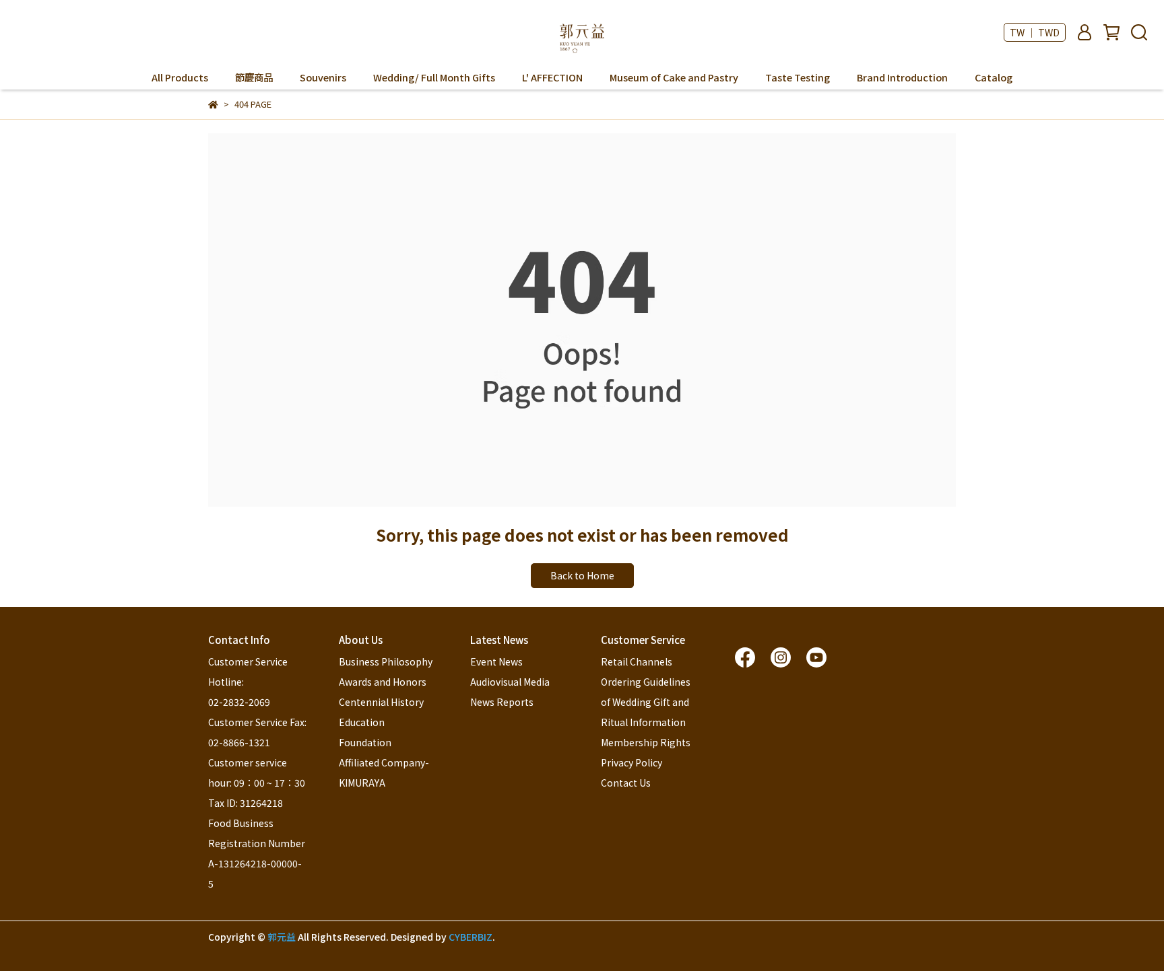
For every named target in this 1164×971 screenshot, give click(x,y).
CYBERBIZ (470, 936)
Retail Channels (636, 661)
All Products (180, 77)
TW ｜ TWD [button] (1035, 32)
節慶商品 (254, 77)
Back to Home (582, 575)
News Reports (502, 702)
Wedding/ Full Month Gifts (434, 77)
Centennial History (381, 702)
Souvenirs (323, 77)
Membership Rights (645, 742)
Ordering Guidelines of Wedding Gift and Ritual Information (646, 702)
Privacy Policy (631, 762)
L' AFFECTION (552, 77)
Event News (496, 661)
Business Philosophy (385, 661)
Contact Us (626, 782)
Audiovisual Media (510, 681)
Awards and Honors (382, 681)
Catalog (993, 77)
